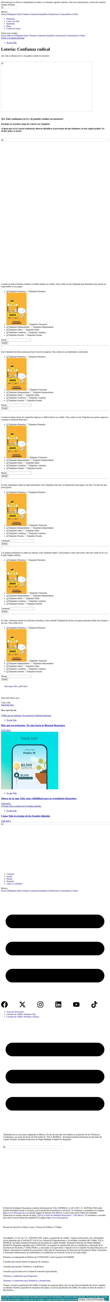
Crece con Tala (12, 21)
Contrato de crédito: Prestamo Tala (21, 1014)
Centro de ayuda (13, 28)
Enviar (4, 343)
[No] (105, 1300)
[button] (55, 946)
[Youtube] (76, 1004)
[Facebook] (4, 1004)
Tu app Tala (11, 42)
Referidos (10, 24)
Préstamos (10, 19)
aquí (13, 1262)
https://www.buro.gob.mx (14, 1213)
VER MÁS (6, 730)
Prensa (9, 879)
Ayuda (9, 876)
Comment (5, 541)
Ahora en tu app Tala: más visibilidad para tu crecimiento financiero (38, 798)
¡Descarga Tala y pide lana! (15, 686)
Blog (8, 26)
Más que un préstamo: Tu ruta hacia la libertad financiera (33, 725)
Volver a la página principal (12, 38)
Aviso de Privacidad (14, 1012)
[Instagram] (40, 1004)
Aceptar (82, 1299)
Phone (3, 405)
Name (3, 340)
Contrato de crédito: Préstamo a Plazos (22, 1017)
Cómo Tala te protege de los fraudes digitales (25, 816)
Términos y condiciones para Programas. (20, 1276)
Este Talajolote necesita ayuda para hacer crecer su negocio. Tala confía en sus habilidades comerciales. (44, 352)
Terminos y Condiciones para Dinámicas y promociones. (27, 1280)
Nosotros (10, 881)
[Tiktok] (94, 1004)
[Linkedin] (58, 1004)
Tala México (57, 1213)
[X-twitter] (22, 1004)
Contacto (10, 874)
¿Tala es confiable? (14, 884)
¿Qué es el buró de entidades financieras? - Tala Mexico (60, 1215)
